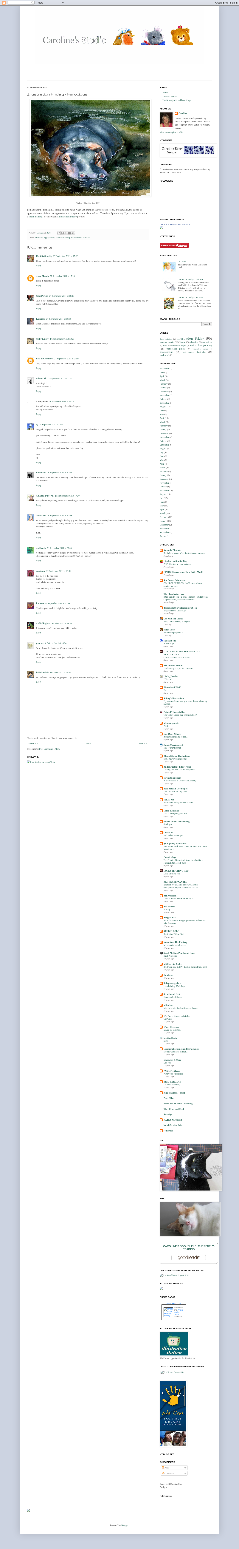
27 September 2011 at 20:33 (62, 338)
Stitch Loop (169, 629)
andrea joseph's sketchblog (177, 821)
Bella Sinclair (42, 672)
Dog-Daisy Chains (172, 733)
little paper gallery (172, 983)
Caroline (40, 232)
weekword (164, 354)
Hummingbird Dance (173, 996)
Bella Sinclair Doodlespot (175, 788)
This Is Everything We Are (175, 813)
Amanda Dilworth (45, 495)
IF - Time (182, 261)
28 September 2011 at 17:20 (67, 495)
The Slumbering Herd (174, 594)
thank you (168, 824)
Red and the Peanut (173, 665)
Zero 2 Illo (168, 1098)
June (162, 372)
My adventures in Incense (175, 945)
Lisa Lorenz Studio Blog (175, 561)
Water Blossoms (171, 1027)
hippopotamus (49, 237)
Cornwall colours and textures (177, 657)
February (164, 383)
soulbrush (41, 548)
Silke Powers (42, 295)
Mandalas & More (172, 1059)
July (161, 452)
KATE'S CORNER (173, 1119)
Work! (166, 725)
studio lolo (41, 515)
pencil (165, 345)
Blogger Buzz (170, 917)
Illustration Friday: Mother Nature (178, 802)
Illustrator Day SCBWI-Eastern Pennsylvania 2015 (185, 966)
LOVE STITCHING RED (176, 870)
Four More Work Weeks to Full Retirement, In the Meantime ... (185, 848)
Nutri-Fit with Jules (173, 1125)
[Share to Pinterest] (73, 233)
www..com (174, 1303)
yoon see (40, 643)
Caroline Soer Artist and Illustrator (175, 224)
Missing (167, 909)
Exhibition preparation (173, 632)
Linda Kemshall (171, 810)
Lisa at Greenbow (44, 358)
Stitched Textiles (169, 96)
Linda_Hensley (171, 676)
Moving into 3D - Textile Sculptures (179, 769)
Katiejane (40, 318)
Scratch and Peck (172, 994)
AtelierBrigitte (42, 623)
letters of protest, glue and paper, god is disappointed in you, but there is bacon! (181, 886)
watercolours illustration (194, 351)
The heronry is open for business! (178, 668)
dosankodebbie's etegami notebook (180, 607)
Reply (38, 265)
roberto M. (41, 378)
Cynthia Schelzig (44, 256)
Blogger (124, 1525)
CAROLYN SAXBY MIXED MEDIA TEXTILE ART (182, 653)
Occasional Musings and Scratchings (181, 1048)
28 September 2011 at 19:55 (59, 515)
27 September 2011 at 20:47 (66, 358)
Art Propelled (170, 895)
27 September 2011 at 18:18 (61, 295)
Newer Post (33, 743)
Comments (169, 1473)
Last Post (167, 1062)
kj (37, 424)
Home (88, 743)
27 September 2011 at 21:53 (59, 378)
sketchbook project (178, 345)
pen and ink (207, 342)
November (164, 395)
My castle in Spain (172, 777)
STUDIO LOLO (171, 931)
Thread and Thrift (172, 687)
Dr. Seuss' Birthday (172, 1084)
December (164, 391)
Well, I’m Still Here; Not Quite (177, 621)
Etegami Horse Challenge (175, 610)
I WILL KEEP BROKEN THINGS (178, 898)
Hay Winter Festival (172, 747)
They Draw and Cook (174, 1109)
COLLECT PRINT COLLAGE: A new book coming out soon (183, 584)
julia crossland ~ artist (174, 1092)
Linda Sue (41, 472)
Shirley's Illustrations (174, 698)
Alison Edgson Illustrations (177, 756)
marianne (40, 571)
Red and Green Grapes (173, 835)
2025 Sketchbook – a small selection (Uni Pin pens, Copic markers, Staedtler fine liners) (186, 598)
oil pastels (194, 341)
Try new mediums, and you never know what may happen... (185, 702)
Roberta (40, 603)
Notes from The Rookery (175, 942)
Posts (166, 1467)
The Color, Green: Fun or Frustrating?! (180, 714)
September (164, 368)
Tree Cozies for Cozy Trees (175, 791)
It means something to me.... (176, 736)
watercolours (166, 352)
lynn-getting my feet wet (175, 843)
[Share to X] (66, 233)
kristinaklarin (170, 1038)
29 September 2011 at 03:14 (58, 570)
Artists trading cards (178, 1312)
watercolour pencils (176, 348)
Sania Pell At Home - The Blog (178, 1103)
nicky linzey (169, 906)
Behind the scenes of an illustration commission (184, 553)
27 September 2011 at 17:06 (65, 255)
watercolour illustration (80, 237)
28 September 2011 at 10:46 (59, 472)
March (162, 379)
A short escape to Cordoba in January (180, 780)
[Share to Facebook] (69, 233)
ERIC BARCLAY (172, 1081)
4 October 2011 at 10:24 (55, 642)
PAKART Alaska (172, 1070)
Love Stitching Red (172, 873)
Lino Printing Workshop (174, 986)
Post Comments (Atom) (49, 748)
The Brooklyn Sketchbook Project (177, 100)
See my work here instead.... (176, 1051)
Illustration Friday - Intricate (190, 297)
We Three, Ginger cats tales (177, 1016)
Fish (165, 690)
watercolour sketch (200, 349)
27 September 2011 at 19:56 (58, 318)
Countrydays (170, 857)
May (162, 414)
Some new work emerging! (175, 758)
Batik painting (166, 339)
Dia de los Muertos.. (172, 1029)
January (163, 387)
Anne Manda (42, 276)
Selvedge (168, 1114)
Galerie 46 (168, 832)
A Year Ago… (170, 643)
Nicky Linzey (42, 338)
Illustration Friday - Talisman (190, 279)
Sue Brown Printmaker (175, 580)
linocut (182, 341)
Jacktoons (168, 975)
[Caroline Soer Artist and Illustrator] (161, 227)
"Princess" (168, 679)
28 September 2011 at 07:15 (61, 401)
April (162, 376)
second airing (35, 216)
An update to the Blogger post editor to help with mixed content (185, 922)
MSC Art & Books (172, 964)
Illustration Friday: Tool (174, 934)
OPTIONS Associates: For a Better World (183, 572)
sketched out (170, 640)
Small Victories (170, 955)
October (163, 398)
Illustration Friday (67, 216)
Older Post (143, 743)
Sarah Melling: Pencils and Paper (179, 953)
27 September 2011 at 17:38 (62, 275)
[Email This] (59, 233)
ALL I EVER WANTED (175, 881)
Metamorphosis (171, 723)
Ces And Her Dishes (173, 618)
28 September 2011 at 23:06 (59, 547)
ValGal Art (169, 799)
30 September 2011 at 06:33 (57, 603)
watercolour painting (201, 345)
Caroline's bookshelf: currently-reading (189, 1248)
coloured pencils (167, 341)
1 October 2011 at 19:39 (61, 623)
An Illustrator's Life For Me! (177, 766)
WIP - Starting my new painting (177, 563)
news (166, 1040)
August (163, 406)
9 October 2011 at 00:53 (60, 672)
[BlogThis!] (62, 233)
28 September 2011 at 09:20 (51, 424)
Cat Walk (168, 1018)
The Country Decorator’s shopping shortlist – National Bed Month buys (183, 861)
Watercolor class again (173, 1073)
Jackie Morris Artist (173, 744)
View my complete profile (171, 132)
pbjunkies (168, 1005)
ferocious (39, 237)
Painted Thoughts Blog (175, 712)
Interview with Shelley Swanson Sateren (181, 1008)
